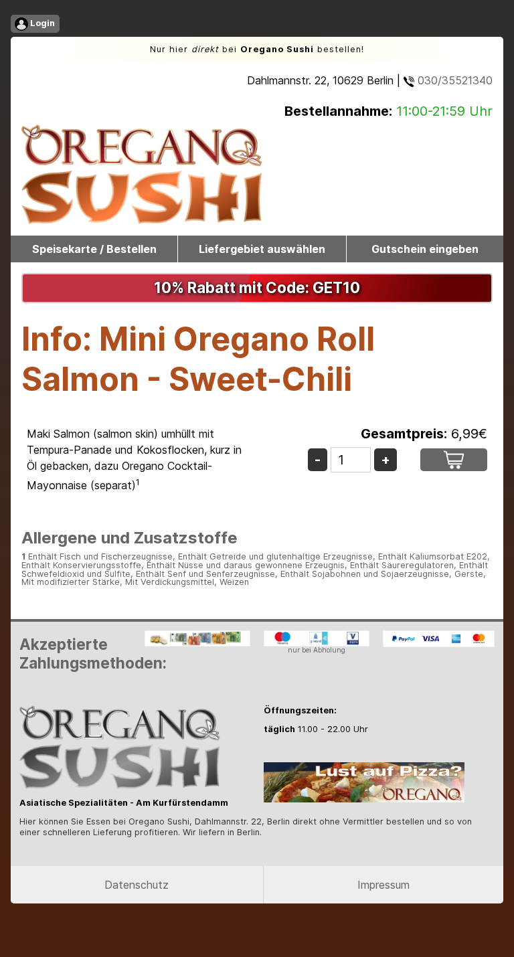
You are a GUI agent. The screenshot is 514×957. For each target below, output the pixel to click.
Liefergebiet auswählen (262, 249)
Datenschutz (136, 884)
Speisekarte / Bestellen (94, 249)
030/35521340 (453, 80)
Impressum (383, 884)
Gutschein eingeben (425, 249)
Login (41, 23)
